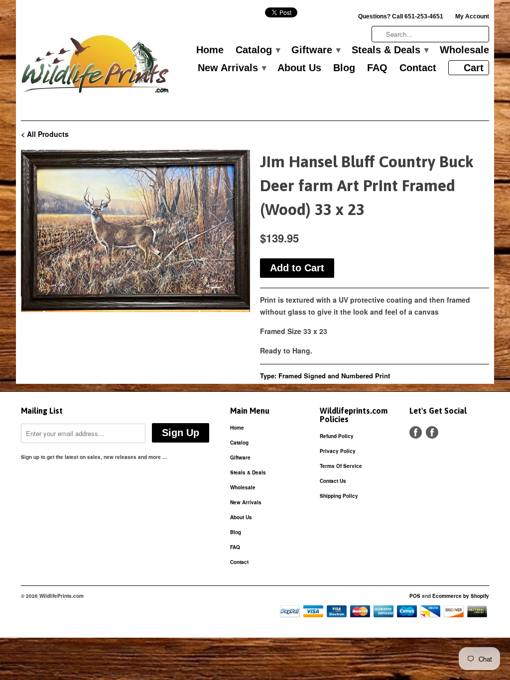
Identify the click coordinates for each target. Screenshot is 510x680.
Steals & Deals (390, 50)
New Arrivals (231, 68)
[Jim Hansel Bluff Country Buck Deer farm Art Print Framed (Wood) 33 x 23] (135, 231)
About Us (299, 68)
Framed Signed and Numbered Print (334, 375)
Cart (474, 67)
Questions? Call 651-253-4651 (400, 16)
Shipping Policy (339, 495)
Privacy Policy (338, 451)
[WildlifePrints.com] (95, 66)
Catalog (257, 50)
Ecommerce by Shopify (460, 595)
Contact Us (333, 480)
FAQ (377, 68)
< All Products (45, 134)
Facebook (415, 432)
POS (414, 595)
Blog (344, 68)
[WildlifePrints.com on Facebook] (432, 432)
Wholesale (464, 50)
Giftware (315, 50)
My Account (472, 16)
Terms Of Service (341, 465)
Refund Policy (337, 436)
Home (210, 50)
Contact (417, 68)
